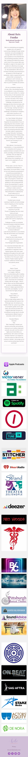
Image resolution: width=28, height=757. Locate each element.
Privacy (14, 746)
